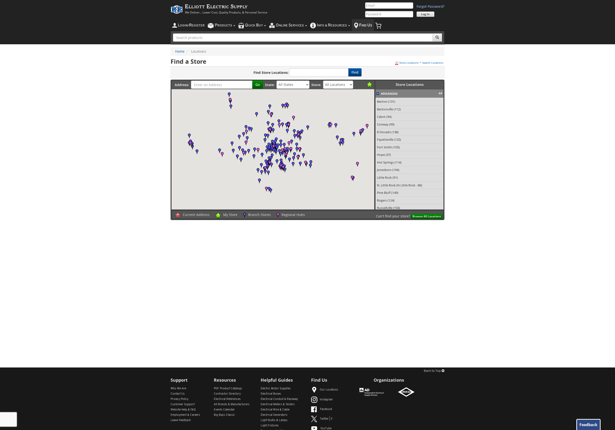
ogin (191, 25)
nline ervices (290, 25)
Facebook (326, 409)
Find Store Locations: (271, 72)
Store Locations (408, 62)
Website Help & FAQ (183, 409)
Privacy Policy (179, 399)
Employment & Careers (185, 415)
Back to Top (433, 371)
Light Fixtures (270, 425)
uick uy (254, 25)
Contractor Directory (227, 393)
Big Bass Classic (224, 415)
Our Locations (329, 389)
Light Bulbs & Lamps (274, 420)
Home (179, 51)
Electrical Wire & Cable (275, 409)
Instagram (326, 399)
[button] (296, 145)
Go (257, 84)
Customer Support (183, 404)
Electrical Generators (274, 415)
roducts (224, 25)
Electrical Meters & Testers (278, 404)
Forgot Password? (430, 6)
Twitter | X (326, 418)
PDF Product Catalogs (228, 388)
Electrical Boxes (271, 393)
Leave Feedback (181, 420)
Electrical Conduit (279, 399)
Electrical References (227, 399)
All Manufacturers (232, 404)
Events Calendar (224, 409)
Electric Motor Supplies (276, 388)
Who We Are (178, 388)
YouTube (326, 428)
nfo (332, 25)
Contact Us (178, 393)
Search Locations (432, 62)
